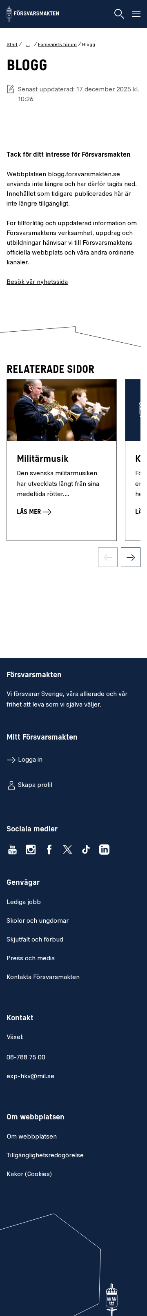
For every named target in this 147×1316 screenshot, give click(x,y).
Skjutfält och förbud (35, 940)
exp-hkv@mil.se (30, 1076)
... (28, 44)
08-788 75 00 (26, 1058)
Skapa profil (35, 785)
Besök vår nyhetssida (37, 282)
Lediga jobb (24, 902)
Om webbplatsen (32, 1137)
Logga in (30, 760)
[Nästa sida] (130, 557)
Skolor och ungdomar (38, 921)
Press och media (31, 958)
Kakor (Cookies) (29, 1174)
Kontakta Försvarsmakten (43, 977)
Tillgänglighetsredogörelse (45, 1155)
